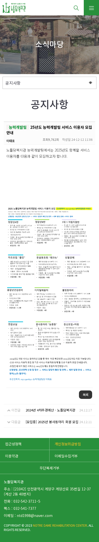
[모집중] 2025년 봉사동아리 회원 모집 (52, 421)
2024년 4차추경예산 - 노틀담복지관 (50, 410)
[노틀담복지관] (14, 8)
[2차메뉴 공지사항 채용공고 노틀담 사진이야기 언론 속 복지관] (49, 83)
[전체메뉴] (91, 7)
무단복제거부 (49, 467)
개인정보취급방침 (68, 443)
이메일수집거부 (66, 455)
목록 (85, 394)
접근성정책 (13, 443)
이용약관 (11, 455)
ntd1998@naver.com (35, 515)
